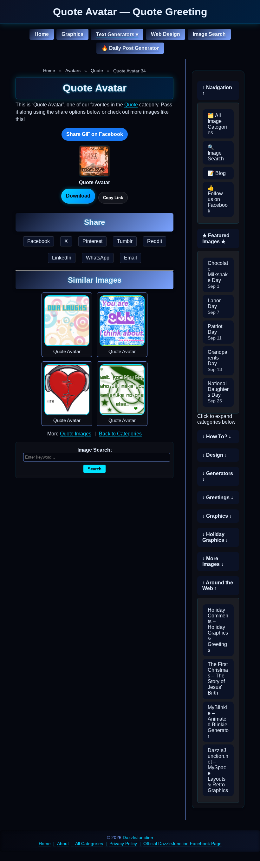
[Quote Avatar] (66, 320)
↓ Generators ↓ (217, 476)
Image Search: (94, 450)
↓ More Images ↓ (213, 561)
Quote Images (75, 433)
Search (94, 469)
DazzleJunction (138, 837)
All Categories (89, 843)
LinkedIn (61, 257)
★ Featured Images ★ (216, 238)
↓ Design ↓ (214, 455)
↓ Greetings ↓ (217, 497)
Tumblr (125, 241)
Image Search (209, 34)
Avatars (73, 70)
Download (78, 195)
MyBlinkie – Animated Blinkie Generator (218, 722)
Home (42, 34)
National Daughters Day (218, 392)
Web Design (165, 34)
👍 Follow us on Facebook (218, 199)
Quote (97, 70)
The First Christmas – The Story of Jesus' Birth (218, 679)
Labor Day (214, 306)
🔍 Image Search (216, 153)
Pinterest (92, 241)
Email (130, 257)
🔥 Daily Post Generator (130, 48)
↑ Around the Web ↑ (217, 585)
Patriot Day (215, 332)
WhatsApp (97, 257)
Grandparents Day (217, 360)
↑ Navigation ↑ (217, 90)
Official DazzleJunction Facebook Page (182, 843)
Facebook (38, 241)
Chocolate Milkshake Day (218, 274)
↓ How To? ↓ (216, 436)
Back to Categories (120, 433)
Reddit (154, 241)
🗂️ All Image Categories (217, 124)
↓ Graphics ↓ (217, 516)
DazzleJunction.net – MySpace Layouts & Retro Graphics (218, 770)
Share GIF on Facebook (94, 134)
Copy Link (113, 197)
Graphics (72, 34)
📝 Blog (217, 173)
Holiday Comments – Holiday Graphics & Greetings (218, 630)
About (63, 843)
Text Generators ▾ (117, 34)
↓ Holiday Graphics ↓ (215, 537)
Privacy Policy (123, 843)
